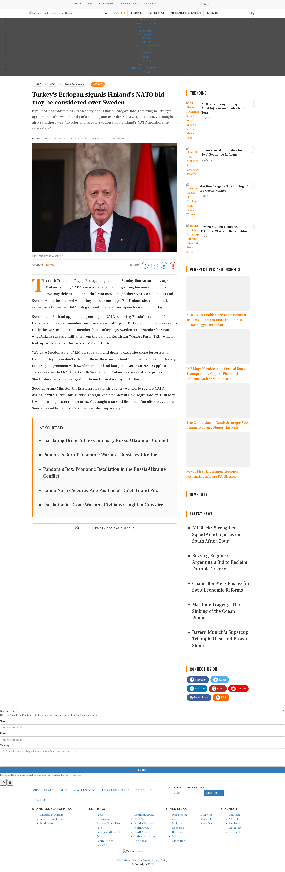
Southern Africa (144, 815)
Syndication (47, 823)
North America (143, 832)
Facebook (200, 679)
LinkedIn (199, 688)
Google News (200, 697)
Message (5, 745)
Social (146, 57)
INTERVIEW (212, 13)
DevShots (206, 815)
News (53, 84)
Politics (146, 42)
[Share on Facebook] (145, 265)
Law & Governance (146, 45)
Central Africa (105, 841)
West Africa (141, 819)
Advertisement (106, 3)
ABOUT (48, 790)
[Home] (106, 13)
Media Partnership (129, 3)
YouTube (234, 823)
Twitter (222, 679)
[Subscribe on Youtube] (173, 265)
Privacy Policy (159, 860)
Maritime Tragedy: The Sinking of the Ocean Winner (216, 611)
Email (3, 733)
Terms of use (141, 860)
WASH (146, 71)
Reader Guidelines (51, 819)
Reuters (36, 138)
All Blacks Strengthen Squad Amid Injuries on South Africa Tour (216, 534)
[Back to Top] (3, 782)
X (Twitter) (235, 819)
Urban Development (146, 68)
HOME (34, 790)
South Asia (103, 819)
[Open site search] (252, 13)
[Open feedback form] (10, 783)
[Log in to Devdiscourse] (205, 3)
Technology (146, 27)
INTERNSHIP (143, 790)
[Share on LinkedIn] (164, 265)
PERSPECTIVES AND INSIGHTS (186, 13)
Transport (146, 64)
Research (206, 819)
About (77, 3)
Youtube (241, 688)
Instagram (235, 828)
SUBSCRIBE (213, 793)
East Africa (103, 845)
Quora (220, 688)
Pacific (101, 815)
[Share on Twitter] (154, 265)
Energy (146, 38)
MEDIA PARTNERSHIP (115, 790)
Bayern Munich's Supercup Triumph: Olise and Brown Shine (220, 639)
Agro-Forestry (146, 19)
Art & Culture (146, 23)
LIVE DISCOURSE (156, 13)
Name (3, 721)
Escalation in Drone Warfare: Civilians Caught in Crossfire (103, 505)
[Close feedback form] (284, 710)
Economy (146, 31)
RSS (223, 697)
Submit (142, 770)
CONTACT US (38, 800)
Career (90, 3)
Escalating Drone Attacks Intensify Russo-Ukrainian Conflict (105, 441)
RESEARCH (136, 13)
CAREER (63, 790)
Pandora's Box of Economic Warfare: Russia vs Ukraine (100, 455)
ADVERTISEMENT (85, 790)
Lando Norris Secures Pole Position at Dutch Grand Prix (100, 490)
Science (146, 53)
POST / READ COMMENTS (114, 528)
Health (146, 49)
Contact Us (150, 3)
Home (38, 84)
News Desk (207, 823)
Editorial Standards (51, 815)
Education (146, 34)
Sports (146, 60)
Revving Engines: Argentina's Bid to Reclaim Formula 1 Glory (219, 562)
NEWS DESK (119, 13)
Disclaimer (124, 860)
